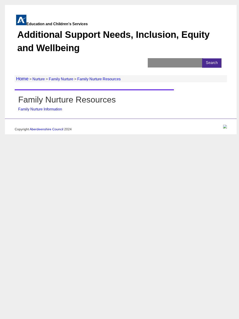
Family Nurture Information (40, 109)
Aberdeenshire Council (46, 129)
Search (212, 63)
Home (22, 78)
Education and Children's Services (113, 37)
